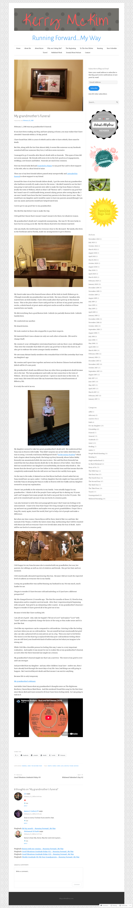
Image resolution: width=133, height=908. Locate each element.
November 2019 (94, 291)
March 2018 (93, 350)
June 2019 (92, 305)
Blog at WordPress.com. (66, 898)
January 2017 (93, 399)
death (50, 765)
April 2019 (92, 312)
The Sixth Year (94, 485)
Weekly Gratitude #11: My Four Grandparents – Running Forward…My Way (50, 857)
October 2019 (93, 295)
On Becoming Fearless (66, 455)
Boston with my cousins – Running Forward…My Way (43, 849)
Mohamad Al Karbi (31, 831)
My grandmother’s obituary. (25, 681)
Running (100, 48)
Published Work (56, 52)
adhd (90, 412)
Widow (66, 765)
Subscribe (94, 88)
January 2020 (93, 284)
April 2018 (92, 347)
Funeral (24, 765)
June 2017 (92, 382)
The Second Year (36, 765)
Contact (87, 52)
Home (18, 48)
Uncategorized (94, 495)
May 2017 (92, 385)
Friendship (92, 429)
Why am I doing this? (54, 48)
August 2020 (93, 267)
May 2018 (92, 343)
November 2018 (94, 322)
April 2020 (92, 274)
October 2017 (93, 368)
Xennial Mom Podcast (73, 52)
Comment (77, 884)
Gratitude (92, 439)
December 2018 (94, 319)
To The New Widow (86, 48)
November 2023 (94, 239)
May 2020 (92, 270)
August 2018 (93, 333)
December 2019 (94, 288)
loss (62, 765)
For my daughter (94, 426)
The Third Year (94, 488)
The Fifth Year (94, 471)
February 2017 (93, 396)
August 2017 (93, 375)
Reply (25, 805)
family (54, 765)
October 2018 (93, 326)
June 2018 (92, 340)
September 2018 (94, 329)
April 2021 (92, 256)
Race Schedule (112, 48)
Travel (45, 52)
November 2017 (94, 364)
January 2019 (93, 315)
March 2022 (93, 249)
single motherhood (95, 460)
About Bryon (39, 48)
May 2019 (92, 308)
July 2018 (92, 336)
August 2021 (93, 253)
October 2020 (93, 263)
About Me (27, 48)
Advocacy (92, 415)
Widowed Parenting (95, 499)
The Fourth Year (94, 478)
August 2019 (93, 298)
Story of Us (92, 467)
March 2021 (93, 260)
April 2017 (92, 388)
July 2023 (92, 242)
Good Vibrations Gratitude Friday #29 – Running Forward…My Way (48, 854)
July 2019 (92, 302)
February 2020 (94, 281)
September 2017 (94, 371)
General (91, 436)
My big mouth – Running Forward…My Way (39, 829)
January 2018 (93, 357)
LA (25, 794)
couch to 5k (93, 419)
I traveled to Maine (44, 166)
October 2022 (93, 246)
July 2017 (92, 378)
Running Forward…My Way (66, 38)
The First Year (94, 474)
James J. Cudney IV (31, 811)
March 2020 (93, 277)
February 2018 (94, 354)
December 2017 (94, 361)
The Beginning (71, 48)
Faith (90, 422)
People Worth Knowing (97, 453)
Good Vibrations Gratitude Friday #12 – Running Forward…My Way (48, 852)
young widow (74, 765)
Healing (91, 446)
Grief (29, 765)
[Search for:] (104, 102)
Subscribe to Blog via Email (99, 69)
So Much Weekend (95, 464)
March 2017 (92, 392)
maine (91, 450)
